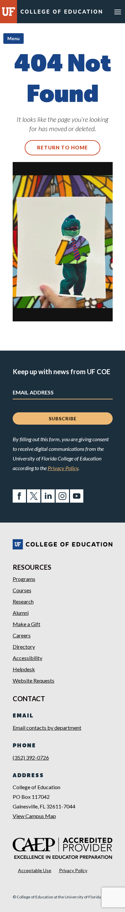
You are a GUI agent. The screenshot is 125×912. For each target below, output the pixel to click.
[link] (61, 13)
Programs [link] (24, 579)
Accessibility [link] (27, 658)
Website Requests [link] (33, 680)
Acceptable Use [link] (34, 870)
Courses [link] (22, 590)
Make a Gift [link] (26, 624)
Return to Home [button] (62, 147)
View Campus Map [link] (34, 816)
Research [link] (23, 601)
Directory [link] (24, 646)
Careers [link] (22, 635)
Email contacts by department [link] (47, 727)
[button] (117, 11)
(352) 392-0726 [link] (31, 757)
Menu (13, 38)
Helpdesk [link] (24, 669)
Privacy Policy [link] (63, 468)
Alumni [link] (21, 613)
